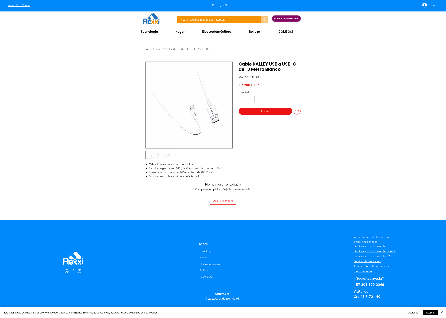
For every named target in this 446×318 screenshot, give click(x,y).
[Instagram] (79, 271)
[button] (155, 31)
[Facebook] (73, 271)
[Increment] (252, 99)
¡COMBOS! (206, 276)
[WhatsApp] (66, 271)
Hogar (203, 257)
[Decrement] (241, 99)
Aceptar (430, 312)
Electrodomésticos (210, 263)
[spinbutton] (247, 99)
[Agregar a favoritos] (297, 111)
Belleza (203, 270)
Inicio (148, 49)
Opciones (413, 312)
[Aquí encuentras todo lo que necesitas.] (264, 19)
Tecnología (205, 251)
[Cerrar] (442, 312)
